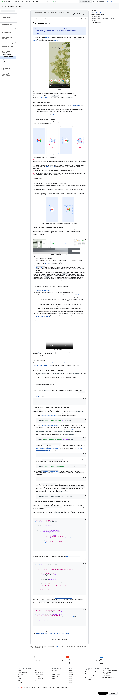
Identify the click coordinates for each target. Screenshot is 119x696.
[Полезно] (83, 19)
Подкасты (20, 682)
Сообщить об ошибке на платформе (109, 670)
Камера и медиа (38, 676)
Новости (20, 678)
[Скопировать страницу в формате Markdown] (49, 23)
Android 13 (71, 678)
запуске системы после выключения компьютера (63, 114)
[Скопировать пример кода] (85, 398)
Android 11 (71, 682)
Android (19, 670)
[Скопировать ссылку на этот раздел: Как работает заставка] (51, 102)
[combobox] (85, 1)
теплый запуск (49, 106)
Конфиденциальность (39, 678)
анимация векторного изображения (63, 598)
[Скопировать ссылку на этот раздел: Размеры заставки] (45, 178)
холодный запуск (76, 105)
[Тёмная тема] (83, 398)
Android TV (54, 678)
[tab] (36, 396)
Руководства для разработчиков (91, 673)
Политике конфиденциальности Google (43, 365)
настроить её (75, 265)
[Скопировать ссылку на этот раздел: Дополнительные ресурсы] (54, 631)
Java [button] (42, 516)
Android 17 (71, 670)
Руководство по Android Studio (91, 671)
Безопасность (21, 674)
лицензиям (56, 646)
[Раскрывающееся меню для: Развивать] (39, 1)
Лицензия (30, 693)
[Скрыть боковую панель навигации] (15, 694)
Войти (116, 1)
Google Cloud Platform (54, 687)
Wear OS (53, 672)
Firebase (45, 687)
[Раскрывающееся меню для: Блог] (57, 1)
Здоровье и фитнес (39, 674)
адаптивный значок (50, 166)
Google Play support (106, 675)
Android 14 (71, 676)
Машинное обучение (39, 672)
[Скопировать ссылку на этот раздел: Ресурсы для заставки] (48, 320)
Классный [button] (37, 396)
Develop (3, 6)
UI (16, 6)
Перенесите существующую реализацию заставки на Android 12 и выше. (52, 633)
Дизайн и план (25, 1)
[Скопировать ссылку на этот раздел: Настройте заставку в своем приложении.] (65, 370)
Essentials (15, 1)
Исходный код (21, 676)
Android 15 (71, 674)
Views (20, 6)
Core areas (11, 6)
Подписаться (102, 693)
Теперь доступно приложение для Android (45, 636)
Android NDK (88, 679)
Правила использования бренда (40, 693)
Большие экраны (55, 670)
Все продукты (64, 687)
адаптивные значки (64, 181)
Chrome (39, 687)
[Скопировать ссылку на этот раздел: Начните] (39, 388)
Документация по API (89, 675)
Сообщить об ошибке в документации (106, 673)
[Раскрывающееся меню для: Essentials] (19, 1)
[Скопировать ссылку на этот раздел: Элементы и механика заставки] (57, 119)
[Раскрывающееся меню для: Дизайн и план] (30, 1)
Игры (36, 670)
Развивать (35, 1)
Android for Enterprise (22, 672)
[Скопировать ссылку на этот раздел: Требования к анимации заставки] (52, 284)
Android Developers (36, 18)
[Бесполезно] (85, 19)
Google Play (45, 1)
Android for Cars (55, 676)
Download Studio (88, 677)
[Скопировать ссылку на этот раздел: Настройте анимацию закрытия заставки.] (58, 554)
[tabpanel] (59, 401)
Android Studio (109, 1)
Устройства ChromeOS (56, 674)
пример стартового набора (44, 352)
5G (35, 680)
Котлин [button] (43, 396)
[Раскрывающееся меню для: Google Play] (49, 1)
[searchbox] (8, 11)
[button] (7, 16)
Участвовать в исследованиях (108, 677)
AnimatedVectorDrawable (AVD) (72, 294)
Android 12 (71, 680)
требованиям (47, 263)
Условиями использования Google (60, 363)
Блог (55, 1)
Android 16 (71, 672)
